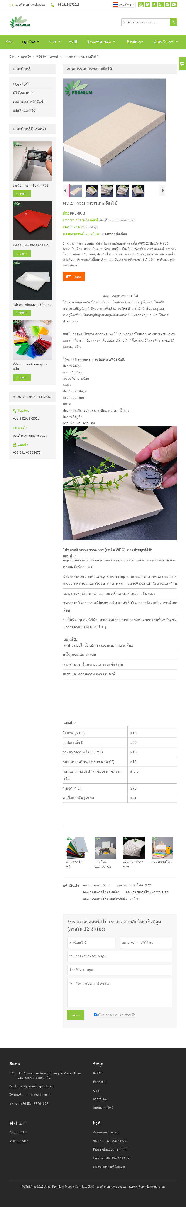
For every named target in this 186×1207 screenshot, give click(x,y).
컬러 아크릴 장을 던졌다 (110, 1141)
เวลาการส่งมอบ (74, 227)
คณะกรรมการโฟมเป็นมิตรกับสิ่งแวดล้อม (111, 899)
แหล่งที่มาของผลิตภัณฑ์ (81, 220)
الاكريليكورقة (21, 84)
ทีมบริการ (99, 1082)
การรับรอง (100, 1099)
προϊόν (29, 42)
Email (74, 276)
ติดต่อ (14, 1064)
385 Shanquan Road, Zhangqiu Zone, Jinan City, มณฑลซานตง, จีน (49, 1075)
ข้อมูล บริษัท (17, 1132)
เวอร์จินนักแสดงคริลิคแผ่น (31, 245)
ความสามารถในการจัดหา (82, 234)
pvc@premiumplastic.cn (31, 4)
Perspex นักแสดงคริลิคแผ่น (112, 1158)
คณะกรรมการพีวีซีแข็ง (29, 101)
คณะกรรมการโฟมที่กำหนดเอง (147, 892)
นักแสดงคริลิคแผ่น (106, 1132)
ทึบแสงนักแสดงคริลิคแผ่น (111, 1149)
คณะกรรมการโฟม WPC (134, 885)
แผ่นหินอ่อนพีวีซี (24, 110)
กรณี (73, 42)
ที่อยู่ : (13, 1073)
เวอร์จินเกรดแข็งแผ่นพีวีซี (31, 185)
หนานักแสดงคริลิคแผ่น (109, 1167)
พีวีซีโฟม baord (47, 56)
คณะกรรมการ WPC (97, 885)
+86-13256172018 (67, 4)
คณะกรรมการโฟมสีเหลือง (101, 892)
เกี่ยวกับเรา (164, 42)
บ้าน (10, 42)
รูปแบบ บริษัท (18, 1141)
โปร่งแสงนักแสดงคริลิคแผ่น (32, 304)
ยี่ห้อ (66, 213)
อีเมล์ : (13, 1086)
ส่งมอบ (98, 1073)
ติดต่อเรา (135, 42)
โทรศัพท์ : (16, 1095)
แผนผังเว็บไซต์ (103, 1108)
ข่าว (53, 42)
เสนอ (75, 1015)
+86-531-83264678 (27, 452)
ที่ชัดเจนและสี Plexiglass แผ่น (30, 366)
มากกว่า (21, 194)
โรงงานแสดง (99, 42)
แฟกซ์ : (14, 1103)
